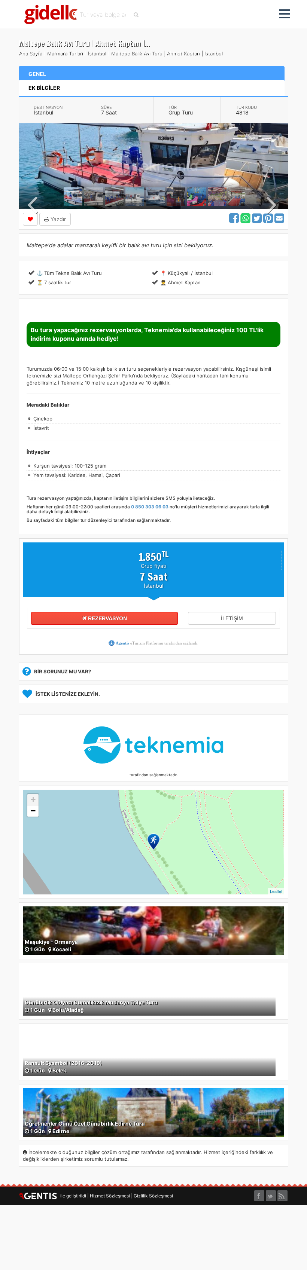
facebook (259, 1193)
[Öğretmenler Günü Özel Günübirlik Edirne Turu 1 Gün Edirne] (153, 1112)
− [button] (33, 810)
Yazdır (57, 219)
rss (282, 1193)
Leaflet (276, 891)
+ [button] (33, 799)
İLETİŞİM (232, 618)
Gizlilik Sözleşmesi (153, 1196)
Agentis (122, 643)
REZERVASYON (106, 618)
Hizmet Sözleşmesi (110, 1196)
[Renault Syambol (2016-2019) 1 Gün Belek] (153, 1051)
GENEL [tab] (37, 74)
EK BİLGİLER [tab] (44, 88)
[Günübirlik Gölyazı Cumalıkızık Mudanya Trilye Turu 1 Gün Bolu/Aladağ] (153, 991)
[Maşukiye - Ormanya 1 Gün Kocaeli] (153, 930)
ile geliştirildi (71, 1196)
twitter (271, 1193)
